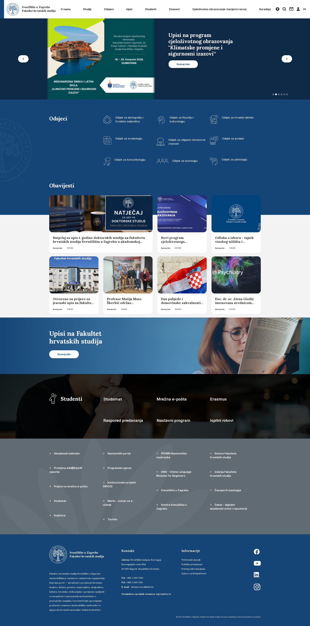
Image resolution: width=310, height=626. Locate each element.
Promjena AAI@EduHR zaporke (65, 470)
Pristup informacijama (193, 569)
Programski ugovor (119, 469)
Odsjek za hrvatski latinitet (237, 118)
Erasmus (218, 400)
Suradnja (265, 9)
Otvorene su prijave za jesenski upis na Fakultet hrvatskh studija (73, 304)
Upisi (129, 9)
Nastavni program (173, 421)
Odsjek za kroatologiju (128, 139)
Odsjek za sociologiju (185, 161)
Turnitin (112, 520)
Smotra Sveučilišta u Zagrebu (171, 507)
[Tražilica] (284, 9)
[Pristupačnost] (277, 9)
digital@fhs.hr (163, 595)
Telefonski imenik (191, 560)
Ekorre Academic (254, 618)
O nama (66, 9)
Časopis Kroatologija (227, 491)
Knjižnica (59, 516)
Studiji (87, 9)
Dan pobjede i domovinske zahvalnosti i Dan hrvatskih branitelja (182, 304)
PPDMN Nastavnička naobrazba (171, 456)
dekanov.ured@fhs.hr (142, 587)
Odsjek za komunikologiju (129, 160)
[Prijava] (298, 9)
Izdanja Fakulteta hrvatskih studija (223, 474)
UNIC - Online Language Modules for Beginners (173, 474)
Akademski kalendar (66, 454)
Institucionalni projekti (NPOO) (119, 485)
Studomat (112, 400)
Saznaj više (57, 249)
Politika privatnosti (191, 565)
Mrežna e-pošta (172, 400)
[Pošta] (291, 9)
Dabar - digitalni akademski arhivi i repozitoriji (228, 507)
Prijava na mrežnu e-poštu (70, 487)
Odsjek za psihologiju (234, 160)
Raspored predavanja (123, 421)
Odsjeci (109, 9)
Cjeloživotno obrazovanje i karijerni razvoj (219, 9)
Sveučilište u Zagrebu (174, 491)
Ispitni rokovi (221, 421)
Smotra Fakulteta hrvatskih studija (223, 456)
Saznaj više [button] (183, 82)
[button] (23, 59)
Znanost (174, 9)
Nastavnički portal (119, 454)
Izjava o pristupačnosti (193, 574)
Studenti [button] (150, 9)
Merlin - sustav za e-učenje (118, 503)
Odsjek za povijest (233, 139)
